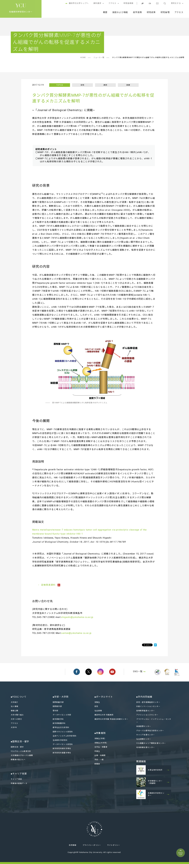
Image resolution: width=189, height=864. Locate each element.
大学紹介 (14, 702)
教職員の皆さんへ (18, 760)
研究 (96, 706)
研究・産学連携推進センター (148, 702)
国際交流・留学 (17, 747)
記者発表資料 (48, 585)
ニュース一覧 (99, 57)
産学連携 (137, 12)
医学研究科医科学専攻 (62, 748)
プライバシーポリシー (92, 845)
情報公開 (14, 711)
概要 (105, 12)
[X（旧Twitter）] (88, 672)
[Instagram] (100, 672)
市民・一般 (99, 760)
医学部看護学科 (59, 723)
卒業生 (97, 751)
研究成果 (151, 12)
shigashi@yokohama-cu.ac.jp (77, 617)
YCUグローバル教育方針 (21, 751)
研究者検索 (128, 3)
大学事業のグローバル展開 (22, 755)
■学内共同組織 (144, 696)
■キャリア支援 (19, 773)
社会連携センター (143, 739)
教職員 (97, 764)
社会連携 (98, 711)
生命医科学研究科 (60, 740)
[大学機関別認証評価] (157, 675)
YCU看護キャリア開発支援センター (151, 743)
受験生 (97, 702)
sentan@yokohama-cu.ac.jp (76, 633)
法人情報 (14, 706)
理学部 (55, 711)
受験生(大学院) (100, 743)
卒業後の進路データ (19, 783)
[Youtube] (112, 672)
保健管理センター (143, 726)
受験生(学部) (99, 739)
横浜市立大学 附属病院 (103, 715)
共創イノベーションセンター (148, 706)
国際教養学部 (58, 702)
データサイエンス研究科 (63, 744)
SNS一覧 (138, 671)
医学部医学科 (58, 719)
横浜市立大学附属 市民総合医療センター (111, 719)
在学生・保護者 (100, 747)
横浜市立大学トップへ (79, 3)
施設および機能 (120, 12)
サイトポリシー (113, 845)
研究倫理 (165, 12)
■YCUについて (18, 696)
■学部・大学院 (61, 696)
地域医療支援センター (145, 747)
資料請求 (97, 3)
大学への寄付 (16, 719)
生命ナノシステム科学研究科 (65, 736)
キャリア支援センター (145, 735)
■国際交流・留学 (20, 741)
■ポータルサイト (103, 696)
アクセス (112, 3)
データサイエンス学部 (62, 715)
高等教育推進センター (145, 711)
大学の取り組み (17, 715)
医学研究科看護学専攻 (62, 753)
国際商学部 (57, 706)
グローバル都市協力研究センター (150, 731)
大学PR (14, 727)
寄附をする (176, 3)
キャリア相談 (16, 779)
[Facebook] (76, 672)
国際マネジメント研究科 (63, 732)
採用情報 (72, 845)
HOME (83, 57)
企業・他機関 (100, 755)
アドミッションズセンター (147, 715)
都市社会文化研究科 (61, 727)
